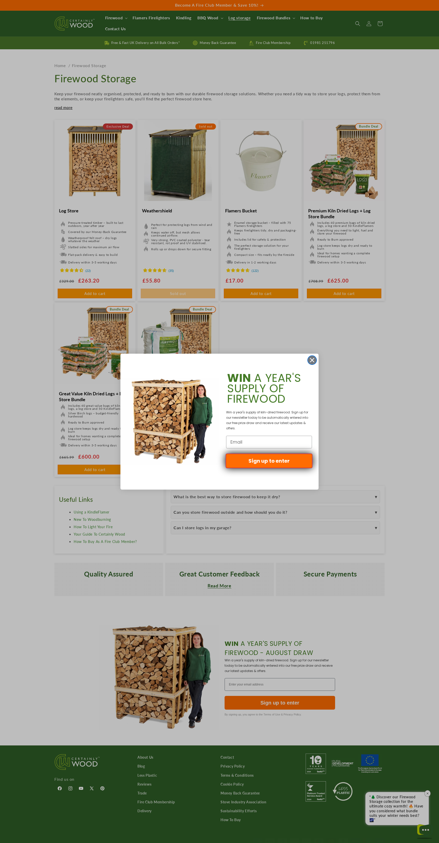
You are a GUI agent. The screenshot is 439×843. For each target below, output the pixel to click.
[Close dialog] (312, 360)
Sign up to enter (269, 460)
